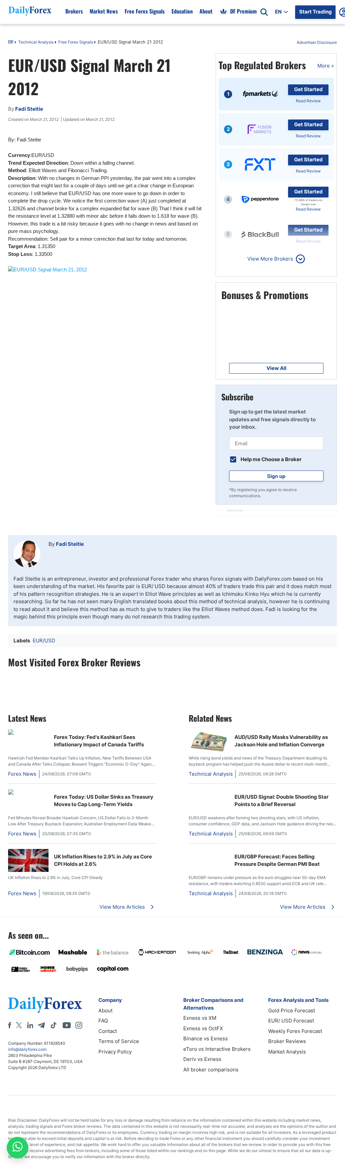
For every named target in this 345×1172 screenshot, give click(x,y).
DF (10, 42)
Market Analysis (287, 1051)
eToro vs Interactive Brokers (217, 1049)
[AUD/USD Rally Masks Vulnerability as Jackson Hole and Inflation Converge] (209, 750)
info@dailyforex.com (27, 1049)
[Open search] (264, 12)
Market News (104, 11)
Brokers (74, 11)
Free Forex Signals (145, 11)
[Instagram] (78, 1025)
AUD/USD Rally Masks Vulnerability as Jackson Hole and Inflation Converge (281, 741)
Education (182, 11)
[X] (19, 1025)
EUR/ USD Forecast (291, 1020)
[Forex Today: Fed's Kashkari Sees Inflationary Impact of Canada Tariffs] (28, 733)
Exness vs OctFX (203, 1028)
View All (276, 368)
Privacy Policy (115, 1051)
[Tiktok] (54, 1025)
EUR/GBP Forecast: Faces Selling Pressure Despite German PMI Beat (277, 860)
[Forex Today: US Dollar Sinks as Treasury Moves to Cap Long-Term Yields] (28, 793)
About (206, 11)
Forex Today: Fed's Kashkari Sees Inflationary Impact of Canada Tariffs (99, 741)
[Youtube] (67, 1025)
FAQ (103, 1020)
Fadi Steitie (70, 544)
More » (325, 65)
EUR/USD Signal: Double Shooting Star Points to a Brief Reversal (281, 801)
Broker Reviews (287, 1041)
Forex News (22, 774)
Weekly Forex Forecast (295, 1031)
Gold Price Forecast (291, 1010)
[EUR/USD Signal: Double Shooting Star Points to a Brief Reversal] (209, 793)
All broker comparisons (211, 1069)
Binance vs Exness (205, 1038)
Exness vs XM (199, 1018)
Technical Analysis (36, 42)
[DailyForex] (45, 1004)
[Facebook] (9, 1025)
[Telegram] (41, 1025)
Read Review (308, 100)
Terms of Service (118, 1041)
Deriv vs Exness (202, 1059)
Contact (107, 1031)
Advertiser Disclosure (317, 42)
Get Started (308, 89)
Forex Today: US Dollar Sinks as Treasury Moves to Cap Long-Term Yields (103, 801)
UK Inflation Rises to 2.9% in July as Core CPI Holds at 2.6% (103, 860)
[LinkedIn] (30, 1025)
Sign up (276, 476)
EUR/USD (44, 640)
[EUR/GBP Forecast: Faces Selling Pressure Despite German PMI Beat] (209, 852)
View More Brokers (270, 259)
